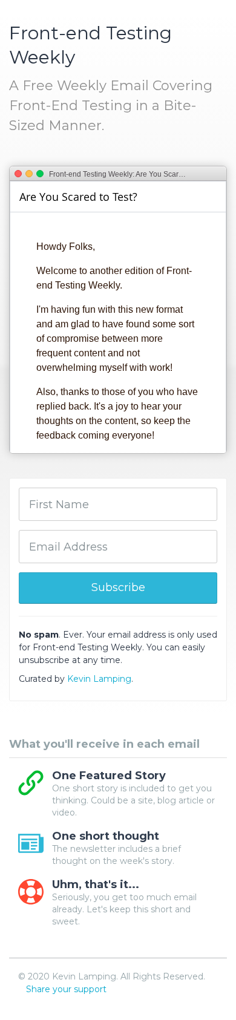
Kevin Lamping (99, 678)
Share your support (66, 989)
